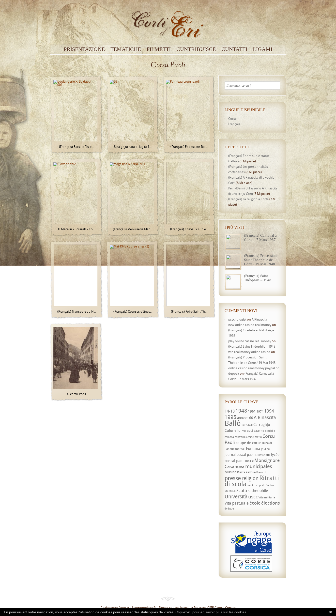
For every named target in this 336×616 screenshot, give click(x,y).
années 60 (245, 417)
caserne (259, 431)
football (240, 449)
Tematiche (125, 49)
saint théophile (256, 485)
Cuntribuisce (196, 49)
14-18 (230, 411)
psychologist (237, 319)
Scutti (241, 490)
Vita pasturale (237, 503)
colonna (229, 437)
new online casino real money (249, 325)
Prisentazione (84, 49)
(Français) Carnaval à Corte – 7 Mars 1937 (260, 237)
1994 (269, 411)
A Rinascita (259, 319)
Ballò (233, 423)
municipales (258, 466)
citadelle (270, 430)
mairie (249, 461)
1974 (260, 411)
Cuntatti (234, 49)
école (254, 503)
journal (265, 449)
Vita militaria (267, 497)
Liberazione (262, 455)
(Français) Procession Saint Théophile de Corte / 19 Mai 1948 (260, 260)
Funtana (253, 448)
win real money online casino (249, 352)
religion (250, 478)
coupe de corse (248, 442)
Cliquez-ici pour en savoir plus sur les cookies (210, 612)
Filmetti (159, 49)
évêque (229, 508)
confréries (241, 437)
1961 (252, 411)
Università (236, 496)
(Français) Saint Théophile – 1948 (257, 278)
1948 (241, 410)
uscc (253, 496)
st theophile (258, 490)
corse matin (254, 437)
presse (233, 478)
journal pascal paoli (240, 454)
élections (270, 503)
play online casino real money (249, 341)
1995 (230, 417)
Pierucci (261, 472)
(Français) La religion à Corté (248, 199)
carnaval (247, 425)
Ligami (262, 49)
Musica (230, 471)
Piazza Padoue (246, 472)
